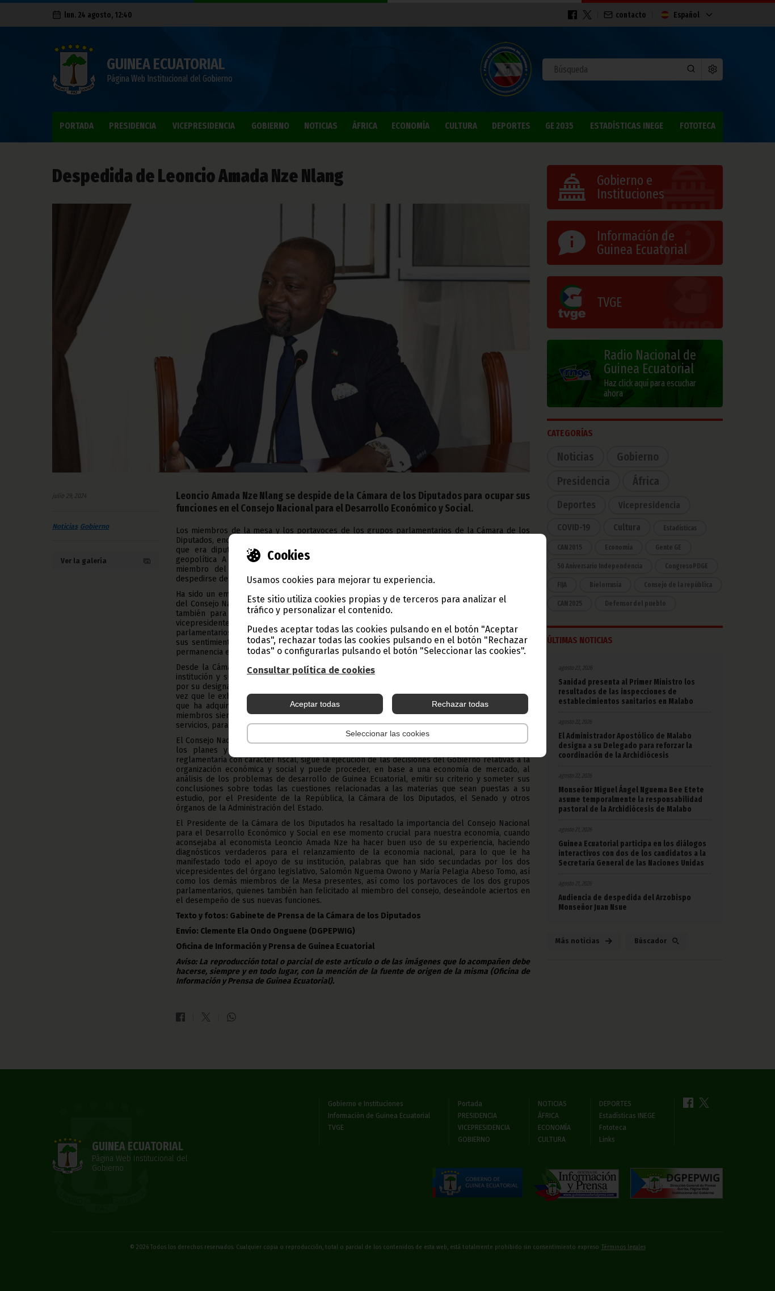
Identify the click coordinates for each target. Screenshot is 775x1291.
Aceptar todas (315, 703)
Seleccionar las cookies (387, 733)
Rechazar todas (460, 703)
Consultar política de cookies (311, 670)
